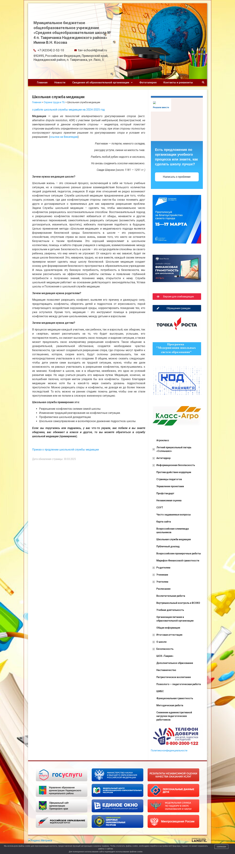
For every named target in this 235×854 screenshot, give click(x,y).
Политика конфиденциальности (169, 750)
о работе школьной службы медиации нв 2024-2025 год (68, 109)
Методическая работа (169, 705)
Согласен (221, 847)
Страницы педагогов (169, 479)
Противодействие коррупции (173, 472)
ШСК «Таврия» (164, 656)
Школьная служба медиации (173, 539)
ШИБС (160, 691)
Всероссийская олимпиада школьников (172, 530)
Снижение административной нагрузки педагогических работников (174, 716)
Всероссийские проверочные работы (178, 553)
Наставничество (166, 670)
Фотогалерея (148, 82)
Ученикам (162, 574)
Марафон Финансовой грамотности (177, 560)
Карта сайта (163, 521)
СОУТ (159, 507)
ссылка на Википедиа (64, 136)
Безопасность (164, 649)
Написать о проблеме (177, 176)
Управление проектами (170, 486)
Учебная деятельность (170, 610)
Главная (42, 82)
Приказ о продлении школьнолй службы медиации (65, 449)
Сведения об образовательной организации (100, 82)
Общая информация (168, 627)
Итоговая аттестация (169, 634)
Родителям (163, 567)
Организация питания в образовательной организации (175, 619)
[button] (203, 82)
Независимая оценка (168, 500)
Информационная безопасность (175, 465)
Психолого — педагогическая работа (178, 684)
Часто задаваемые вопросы (173, 514)
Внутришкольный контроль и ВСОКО (178, 603)
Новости (59, 82)
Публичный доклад (168, 546)
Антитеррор (163, 458)
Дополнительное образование (174, 663)
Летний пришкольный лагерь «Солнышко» (173, 449)
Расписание (163, 588)
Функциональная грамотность (174, 698)
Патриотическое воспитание (173, 677)
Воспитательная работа (170, 595)
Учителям (162, 581)
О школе (161, 641)
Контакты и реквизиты (178, 82)
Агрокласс (162, 440)
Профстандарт (165, 493)
